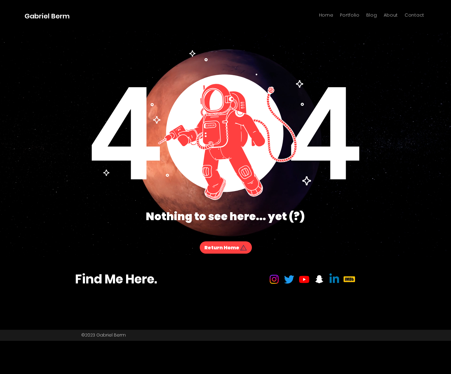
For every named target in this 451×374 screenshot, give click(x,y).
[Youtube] (304, 279)
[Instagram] (274, 279)
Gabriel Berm (47, 16)
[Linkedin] (334, 279)
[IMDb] (349, 279)
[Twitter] (289, 279)
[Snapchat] (319, 279)
